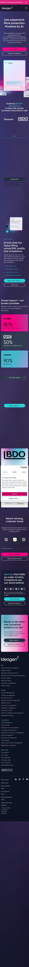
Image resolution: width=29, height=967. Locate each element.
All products (5, 752)
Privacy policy (5, 779)
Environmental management (10, 668)
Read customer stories (15, 558)
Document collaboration (9, 730)
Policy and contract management (12, 743)
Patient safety (5, 685)
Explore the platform (14, 53)
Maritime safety (6, 680)
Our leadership (5, 757)
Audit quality (5, 740)
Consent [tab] (5, 472)
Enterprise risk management (10, 727)
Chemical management (8, 683)
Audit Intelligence (6, 722)
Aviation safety (6, 678)
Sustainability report (7, 765)
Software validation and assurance (12, 713)
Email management (7, 735)
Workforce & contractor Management (13, 675)
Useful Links (4, 750)
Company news (6, 760)
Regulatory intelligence (8, 708)
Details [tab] (14, 472)
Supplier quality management (10, 700)
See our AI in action (14, 280)
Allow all (14, 494)
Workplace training (7, 715)
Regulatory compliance (8, 745)
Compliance (5, 720)
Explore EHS (14, 179)
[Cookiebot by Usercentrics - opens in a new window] (20, 468)
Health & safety (6, 670)
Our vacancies (5, 762)
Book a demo (13, 49)
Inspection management (9, 705)
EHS (14, 136)
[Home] (7, 8)
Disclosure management (8, 738)
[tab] (9, 503)
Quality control (6, 703)
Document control (7, 698)
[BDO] (8, 119)
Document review (6, 710)
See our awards (14, 554)
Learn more (14, 285)
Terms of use (4, 782)
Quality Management (7, 693)
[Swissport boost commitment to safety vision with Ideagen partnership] (23, 119)
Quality (3, 690)
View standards (14, 599)
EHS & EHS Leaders (14, 377)
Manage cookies (13, 498)
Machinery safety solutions (9, 673)
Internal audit (5, 725)
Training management (8, 695)
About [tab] (23, 472)
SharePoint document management (12, 733)
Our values (4, 755)
